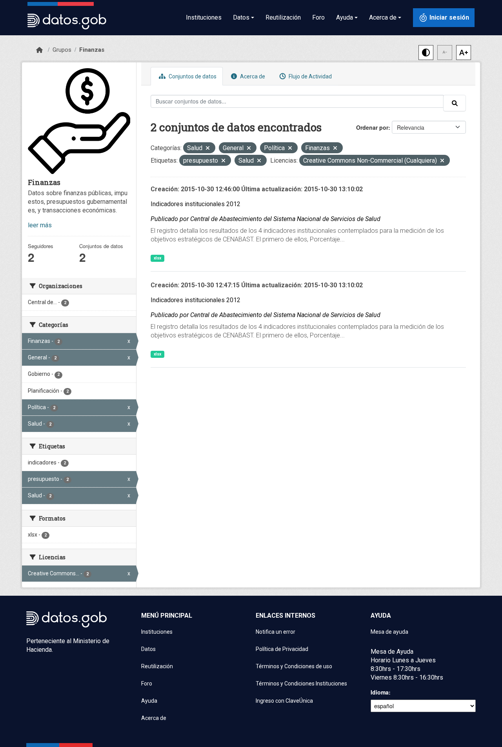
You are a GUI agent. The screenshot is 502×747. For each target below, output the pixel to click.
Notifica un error (275, 632)
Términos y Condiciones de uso (294, 666)
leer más (40, 225)
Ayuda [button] (344, 17)
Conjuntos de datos (191, 76)
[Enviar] (454, 103)
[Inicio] (39, 50)
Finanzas (91, 49)
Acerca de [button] (383, 17)
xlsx (157, 258)
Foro (318, 17)
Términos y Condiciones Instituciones (301, 683)
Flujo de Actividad (309, 76)
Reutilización (283, 17)
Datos (148, 649)
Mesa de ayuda (389, 632)
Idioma (380, 692)
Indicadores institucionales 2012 (195, 204)
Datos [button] (241, 17)
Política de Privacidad (282, 649)
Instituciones (204, 17)
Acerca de (252, 76)
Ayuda (149, 701)
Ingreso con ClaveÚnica (284, 701)
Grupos (62, 49)
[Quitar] (207, 148)
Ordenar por (372, 127)
